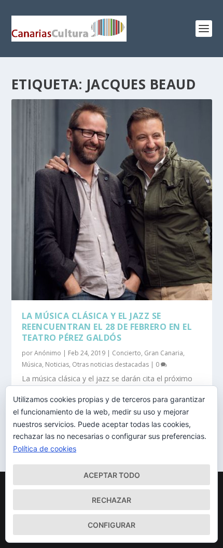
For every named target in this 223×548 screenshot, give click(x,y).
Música (32, 364)
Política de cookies (44, 448)
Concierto (126, 353)
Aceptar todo (111, 475)
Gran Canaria (163, 353)
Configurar (111, 524)
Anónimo (47, 353)
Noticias (57, 364)
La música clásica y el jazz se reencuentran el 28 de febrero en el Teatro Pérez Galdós (107, 326)
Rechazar (111, 500)
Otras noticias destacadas (110, 364)
